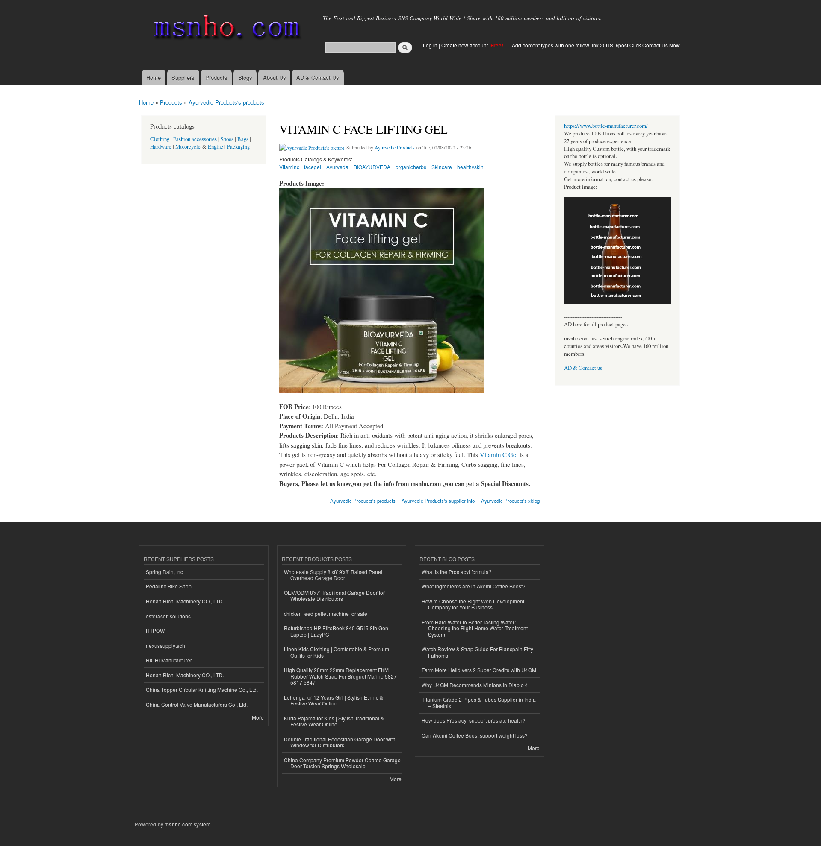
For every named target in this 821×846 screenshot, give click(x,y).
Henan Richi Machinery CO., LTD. (185, 601)
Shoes (227, 139)
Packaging (238, 146)
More (258, 717)
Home (153, 77)
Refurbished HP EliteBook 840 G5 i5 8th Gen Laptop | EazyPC (336, 631)
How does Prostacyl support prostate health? (474, 720)
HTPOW (155, 630)
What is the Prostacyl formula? (457, 571)
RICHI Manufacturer (169, 660)
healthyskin (470, 166)
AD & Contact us (583, 368)
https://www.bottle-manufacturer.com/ (606, 125)
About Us (274, 77)
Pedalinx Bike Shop (169, 586)
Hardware (160, 146)
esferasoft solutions (168, 616)
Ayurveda (337, 166)
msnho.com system (187, 824)
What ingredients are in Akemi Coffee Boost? (474, 586)
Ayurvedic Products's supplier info (438, 500)
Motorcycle (188, 146)
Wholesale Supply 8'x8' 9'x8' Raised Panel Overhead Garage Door (333, 574)
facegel (312, 166)
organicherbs (411, 166)
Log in (430, 45)
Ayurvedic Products (395, 147)
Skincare (441, 166)
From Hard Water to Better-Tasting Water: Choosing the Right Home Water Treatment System (475, 628)
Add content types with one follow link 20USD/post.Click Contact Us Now (596, 45)
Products (216, 77)
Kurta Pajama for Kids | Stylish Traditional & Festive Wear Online (334, 721)
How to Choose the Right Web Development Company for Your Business (473, 604)
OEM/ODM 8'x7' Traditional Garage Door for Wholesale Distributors (334, 595)
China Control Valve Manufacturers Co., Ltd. (197, 704)
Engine (215, 146)
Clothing (159, 139)
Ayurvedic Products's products (226, 102)
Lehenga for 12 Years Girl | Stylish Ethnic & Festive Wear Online (333, 700)
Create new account (465, 45)
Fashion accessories (195, 139)
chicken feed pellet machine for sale (325, 613)
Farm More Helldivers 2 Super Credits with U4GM (479, 669)
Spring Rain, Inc (164, 571)
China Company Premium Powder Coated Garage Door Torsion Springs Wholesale (342, 763)
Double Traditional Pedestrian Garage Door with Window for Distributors (340, 742)
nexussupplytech (165, 645)
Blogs (245, 77)
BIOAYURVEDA (372, 166)
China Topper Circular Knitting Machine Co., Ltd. (202, 689)
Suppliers (183, 77)
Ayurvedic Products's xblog (510, 500)
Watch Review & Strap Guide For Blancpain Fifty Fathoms (477, 652)
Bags (242, 139)
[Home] (225, 29)
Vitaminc (289, 166)
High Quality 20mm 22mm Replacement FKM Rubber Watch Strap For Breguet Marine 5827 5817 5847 (340, 676)
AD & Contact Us (317, 77)
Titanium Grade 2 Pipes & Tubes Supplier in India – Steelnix (479, 702)
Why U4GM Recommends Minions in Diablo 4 (475, 684)
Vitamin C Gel (499, 454)
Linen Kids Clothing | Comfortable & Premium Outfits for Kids (336, 652)
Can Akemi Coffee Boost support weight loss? (475, 735)
